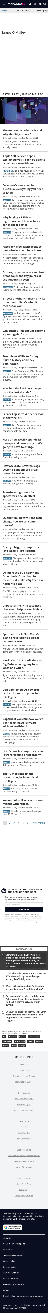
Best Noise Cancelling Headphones (24, 1155)
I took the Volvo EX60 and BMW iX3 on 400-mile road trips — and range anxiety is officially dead (26, 976)
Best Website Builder (24, 1082)
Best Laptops (24, 1093)
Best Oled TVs (24, 1133)
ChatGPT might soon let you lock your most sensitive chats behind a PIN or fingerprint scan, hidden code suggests (26, 1016)
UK (4, 1037)
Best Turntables (24, 1150)
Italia (14, 1046)
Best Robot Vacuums (24, 1195)
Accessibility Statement (13, 1284)
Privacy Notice (33, 916)
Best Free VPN (24, 1070)
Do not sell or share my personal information (23, 1296)
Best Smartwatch (24, 1138)
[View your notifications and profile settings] (30, 4)
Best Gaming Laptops (24, 1098)
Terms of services (31, 914)
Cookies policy (9, 1267)
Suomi (5, 1046)
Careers (6, 1290)
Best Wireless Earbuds (24, 1161)
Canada (22, 1037)
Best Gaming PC (24, 1104)
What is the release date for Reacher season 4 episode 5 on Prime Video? (25, 987)
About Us (7, 1238)
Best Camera (24, 1178)
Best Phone (24, 1121)
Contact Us (8, 1249)
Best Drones (24, 1190)
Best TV (24, 1127)
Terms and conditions (13, 1255)
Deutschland (20, 1041)
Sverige (22, 1046)
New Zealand (34, 1037)
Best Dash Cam (24, 1184)
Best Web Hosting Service (24, 1076)
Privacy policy (9, 1261)
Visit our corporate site (23, 1219)
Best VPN (24, 1064)
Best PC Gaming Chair (24, 1110)
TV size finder (23, 10)
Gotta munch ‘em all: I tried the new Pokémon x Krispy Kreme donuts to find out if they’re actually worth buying (25, 1000)
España (39, 1041)
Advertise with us (11, 1272)
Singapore (7, 1041)
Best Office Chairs (24, 1167)
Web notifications (11, 1278)
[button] (44, 4)
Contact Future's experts (14, 1244)
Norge (30, 1041)
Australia (12, 1037)
